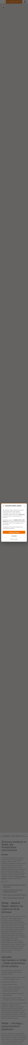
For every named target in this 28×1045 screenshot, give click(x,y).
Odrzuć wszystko (14, 539)
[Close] (24, 506)
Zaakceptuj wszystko (14, 532)
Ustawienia (14, 536)
